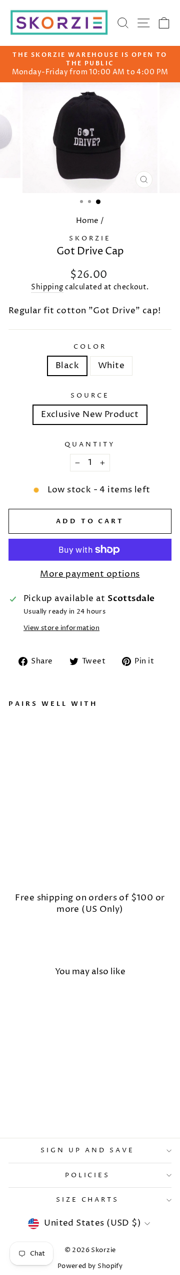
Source (90, 395)
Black (67, 365)
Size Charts (88, 1199)
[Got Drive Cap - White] (26, 862)
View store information (62, 628)
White (111, 365)
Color (90, 346)
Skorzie (90, 238)
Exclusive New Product (90, 414)
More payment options (90, 574)
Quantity (90, 444)
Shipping (47, 287)
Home (87, 220)
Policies (87, 1175)
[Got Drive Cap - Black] (14, 862)
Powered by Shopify (90, 1266)
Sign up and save (87, 1150)
